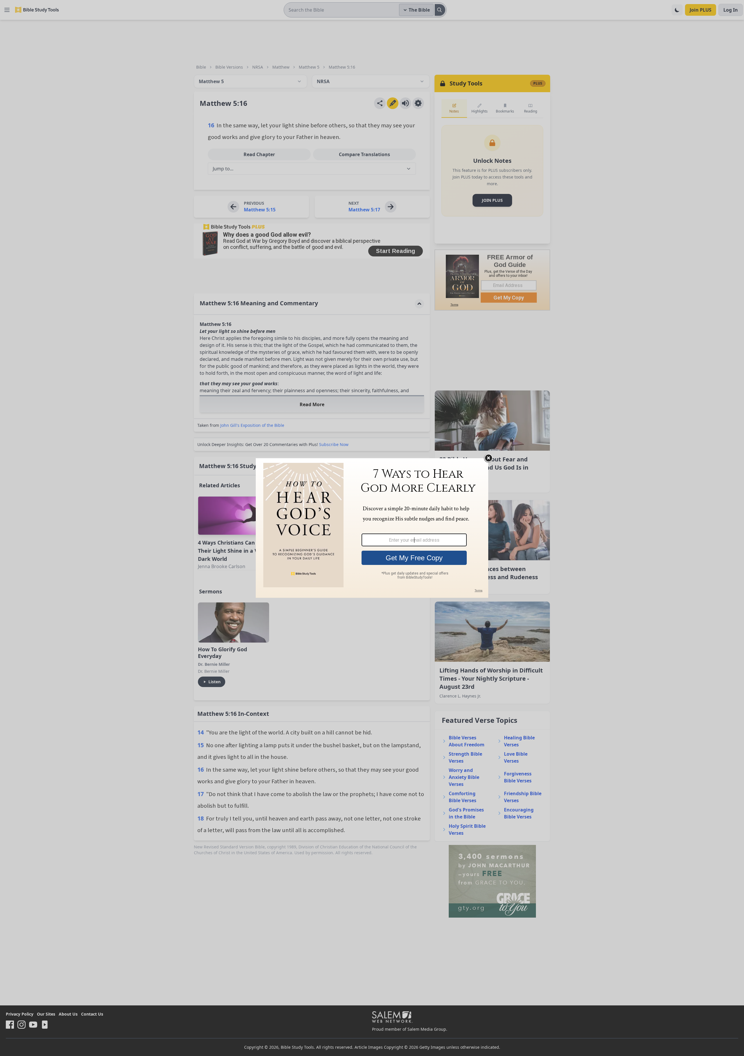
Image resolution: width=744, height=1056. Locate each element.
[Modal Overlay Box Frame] (372, 528)
